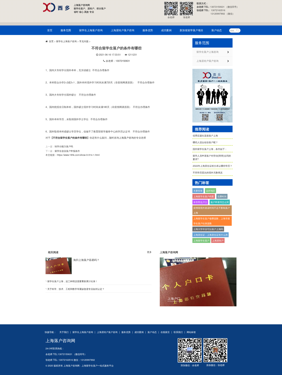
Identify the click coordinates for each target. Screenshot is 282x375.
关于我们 (64, 332)
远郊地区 (210, 190)
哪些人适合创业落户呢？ (205, 142)
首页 (49, 30)
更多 (149, 252)
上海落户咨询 (126, 137)
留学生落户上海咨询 (207, 52)
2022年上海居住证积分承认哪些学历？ (212, 165)
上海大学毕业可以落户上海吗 (208, 229)
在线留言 (165, 332)
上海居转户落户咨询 (122, 30)
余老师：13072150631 (118, 60)
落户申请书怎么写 (220, 202)
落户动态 (216, 30)
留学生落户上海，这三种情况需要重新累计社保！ (72, 281)
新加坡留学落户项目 (191, 30)
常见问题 (83, 41)
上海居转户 (218, 240)
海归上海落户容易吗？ (86, 260)
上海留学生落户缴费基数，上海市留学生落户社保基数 (211, 221)
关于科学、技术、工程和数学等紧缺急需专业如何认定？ (75, 288)
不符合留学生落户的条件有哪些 (70, 137)
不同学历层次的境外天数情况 (207, 172)
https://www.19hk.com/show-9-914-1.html (78, 154)
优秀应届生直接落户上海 (205, 135)
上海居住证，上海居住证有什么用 (210, 234)
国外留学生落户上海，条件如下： (210, 149)
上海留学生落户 (201, 240)
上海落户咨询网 (60, 340)
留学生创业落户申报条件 (67, 151)
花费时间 (222, 196)
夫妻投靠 (198, 190)
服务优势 (147, 30)
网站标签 (191, 332)
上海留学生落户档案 (203, 196)
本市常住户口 (200, 202)
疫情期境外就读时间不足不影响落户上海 (211, 210)
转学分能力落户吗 (64, 146)
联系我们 (178, 332)
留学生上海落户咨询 (91, 30)
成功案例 (166, 30)
